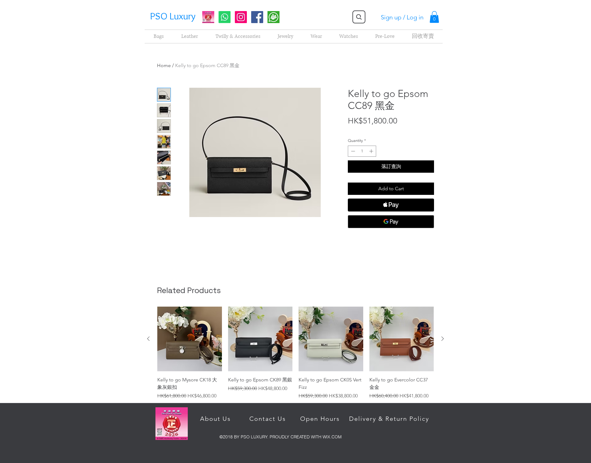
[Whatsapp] (225, 17)
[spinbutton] (362, 151)
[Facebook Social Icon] (257, 17)
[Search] (358, 16)
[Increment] (372, 151)
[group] (273, 17)
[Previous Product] (148, 338)
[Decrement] (352, 151)
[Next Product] (442, 338)
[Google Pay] (391, 221)
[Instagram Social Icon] (241, 17)
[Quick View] (189, 339)
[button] (434, 17)
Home (164, 65)
